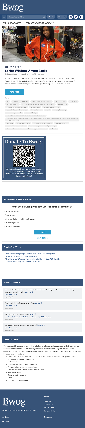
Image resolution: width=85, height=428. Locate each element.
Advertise (47, 401)
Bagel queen (73, 101)
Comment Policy (49, 411)
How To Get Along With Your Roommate (21, 256)
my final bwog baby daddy (14, 113)
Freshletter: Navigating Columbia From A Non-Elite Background (30, 254)
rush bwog (10, 123)
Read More (14, 92)
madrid (47, 110)
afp (7, 101)
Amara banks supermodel (20, 101)
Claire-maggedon (13, 226)
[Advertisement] (42, 189)
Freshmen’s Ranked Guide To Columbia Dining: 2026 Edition (28, 317)
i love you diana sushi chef (51, 107)
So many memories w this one (43, 123)
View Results (42, 238)
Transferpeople (11, 295)
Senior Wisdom (13, 67)
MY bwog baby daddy (60, 110)
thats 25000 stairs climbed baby (16, 126)
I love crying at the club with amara (17, 107)
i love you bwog (35, 107)
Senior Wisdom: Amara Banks (26, 71)
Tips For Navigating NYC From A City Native (23, 261)
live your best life (36, 110)
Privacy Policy (49, 408)
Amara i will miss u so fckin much (41, 101)
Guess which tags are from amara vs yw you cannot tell (38, 104)
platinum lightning (31, 113)
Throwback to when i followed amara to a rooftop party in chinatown (26, 129)
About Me (5, 421)
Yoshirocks (53, 129)
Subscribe (51, 17)
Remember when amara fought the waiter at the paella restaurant (26, 116)
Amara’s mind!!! (60, 101)
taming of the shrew (62, 123)
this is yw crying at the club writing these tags (42, 126)
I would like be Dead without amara (17, 110)
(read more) (29, 292)
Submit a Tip (62, 17)
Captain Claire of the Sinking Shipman (20, 219)
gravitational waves (12, 104)
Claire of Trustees (13, 211)
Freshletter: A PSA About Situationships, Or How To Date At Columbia (33, 259)
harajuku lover (62, 104)
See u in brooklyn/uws (23, 123)
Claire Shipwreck (12, 223)
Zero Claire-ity (11, 215)
